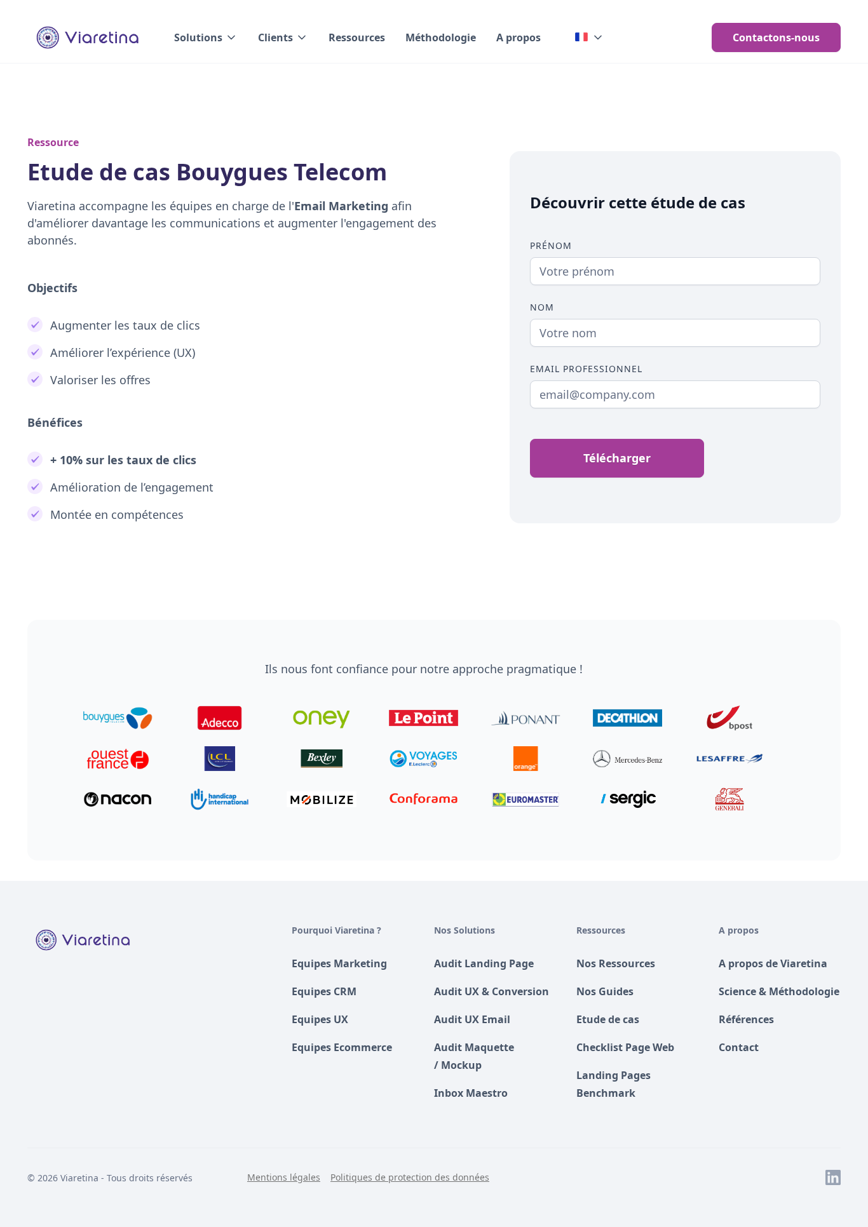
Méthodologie (440, 37)
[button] (206, 37)
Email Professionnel (586, 369)
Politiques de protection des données (409, 1177)
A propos (518, 37)
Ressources (357, 37)
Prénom (551, 245)
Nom (542, 307)
